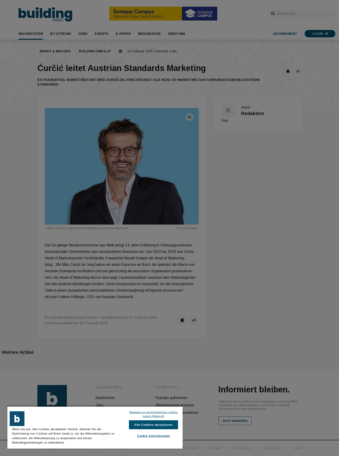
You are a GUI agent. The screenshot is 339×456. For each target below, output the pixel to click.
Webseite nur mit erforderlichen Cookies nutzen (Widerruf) (153, 414)
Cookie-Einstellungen (153, 436)
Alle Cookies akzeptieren (153, 424)
